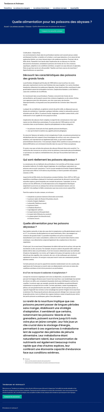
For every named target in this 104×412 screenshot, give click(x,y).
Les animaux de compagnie (21, 8)
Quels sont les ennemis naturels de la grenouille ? (38, 360)
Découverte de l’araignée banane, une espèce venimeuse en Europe (42, 362)
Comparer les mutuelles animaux (52, 31)
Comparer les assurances (12, 396)
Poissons (28, 26)
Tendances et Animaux (14, 3)
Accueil (6, 26)
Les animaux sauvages (60, 8)
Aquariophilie (74, 8)
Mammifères (8, 8)
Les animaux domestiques (41, 8)
